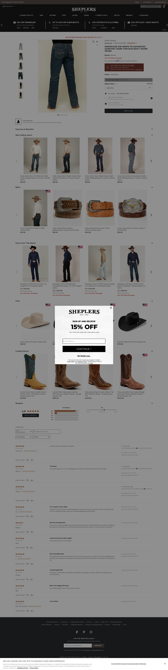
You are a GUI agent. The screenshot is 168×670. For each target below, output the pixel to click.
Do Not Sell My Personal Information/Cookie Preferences (128, 664)
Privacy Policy (34, 668)
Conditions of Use (22, 668)
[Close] (165, 664)
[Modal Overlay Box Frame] (84, 335)
